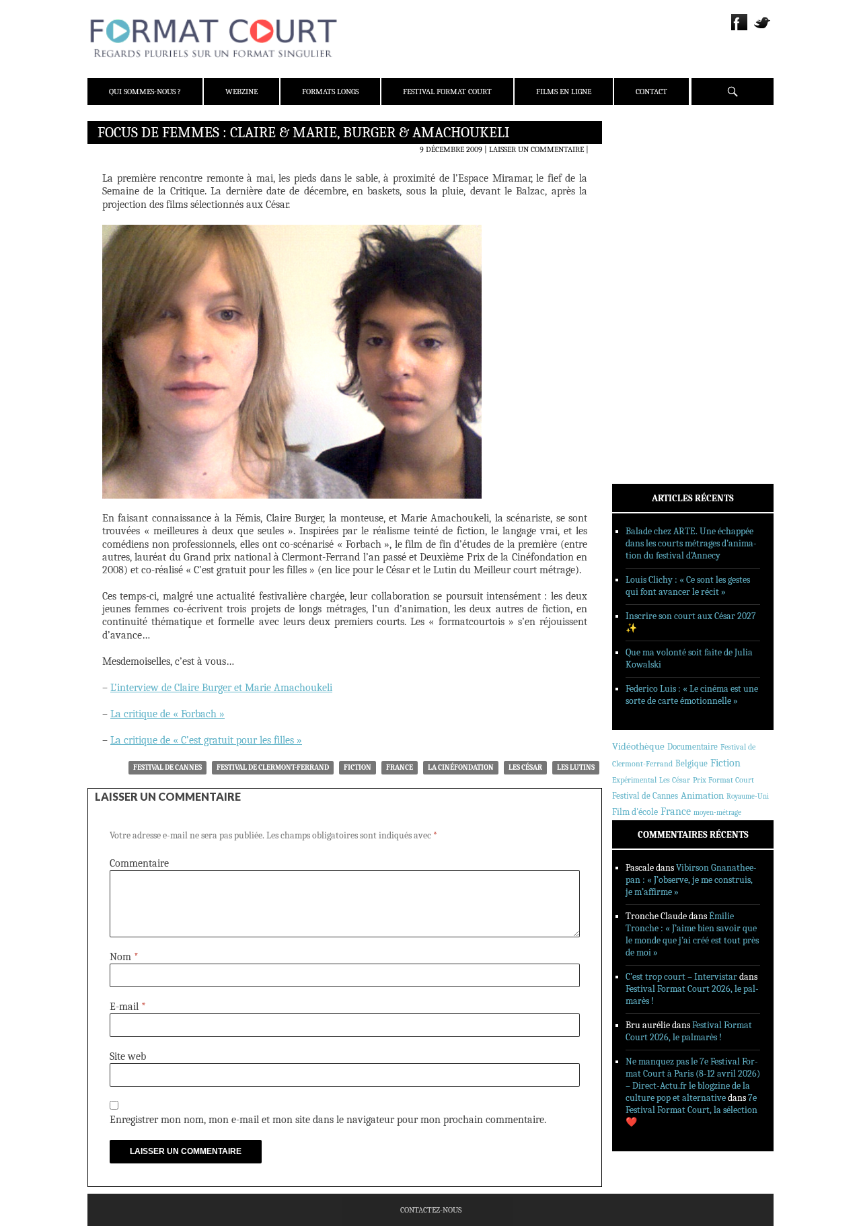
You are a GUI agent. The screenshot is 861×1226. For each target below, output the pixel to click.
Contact (651, 91)
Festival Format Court (447, 91)
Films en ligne (563, 91)
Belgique (691, 763)
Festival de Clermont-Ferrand (273, 767)
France (399, 767)
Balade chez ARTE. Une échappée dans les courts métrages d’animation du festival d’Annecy (691, 543)
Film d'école (635, 812)
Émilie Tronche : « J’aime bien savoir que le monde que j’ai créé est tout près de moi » (692, 934)
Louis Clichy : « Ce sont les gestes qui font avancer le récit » (688, 586)
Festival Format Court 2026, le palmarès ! (689, 1031)
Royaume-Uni (747, 796)
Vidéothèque (638, 746)
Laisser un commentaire (536, 149)
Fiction (357, 767)
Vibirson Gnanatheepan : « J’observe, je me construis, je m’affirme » (691, 880)
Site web (128, 1056)
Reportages (652, 327)
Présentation (656, 163)
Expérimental (634, 780)
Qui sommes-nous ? (145, 91)
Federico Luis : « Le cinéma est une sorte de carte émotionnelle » (692, 695)
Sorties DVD (653, 345)
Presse (642, 198)
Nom (124, 957)
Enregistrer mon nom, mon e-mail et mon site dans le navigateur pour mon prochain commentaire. (328, 1120)
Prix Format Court (723, 780)
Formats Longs (330, 91)
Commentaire (139, 863)
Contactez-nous (430, 1210)
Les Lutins (576, 767)
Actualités (652, 257)
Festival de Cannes (167, 767)
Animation (702, 795)
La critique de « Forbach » (167, 714)
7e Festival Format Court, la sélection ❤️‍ (691, 1110)
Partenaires (654, 216)
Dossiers (647, 292)
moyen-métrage (717, 812)
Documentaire (692, 747)
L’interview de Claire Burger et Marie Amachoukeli (221, 688)
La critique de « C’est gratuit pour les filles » (206, 740)
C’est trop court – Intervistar (681, 976)
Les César (525, 767)
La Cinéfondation (461, 767)
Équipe (643, 181)
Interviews (653, 310)
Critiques (649, 275)
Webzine (241, 91)
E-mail (128, 1007)
